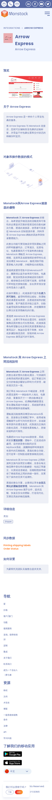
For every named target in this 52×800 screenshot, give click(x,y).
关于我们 (7, 657)
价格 (5, 610)
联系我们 (7, 664)
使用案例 (7, 628)
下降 (10, 792)
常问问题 (7, 738)
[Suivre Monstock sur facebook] (35, 4)
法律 (5, 725)
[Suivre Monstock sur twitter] (48, 4)
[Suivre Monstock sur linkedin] (28, 4)
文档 (5, 696)
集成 (5, 651)
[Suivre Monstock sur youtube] (41, 4)
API (4, 732)
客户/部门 (8, 616)
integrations (11, 28)
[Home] (14, 13)
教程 (5, 690)
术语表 (6, 702)
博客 (5, 708)
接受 (19, 792)
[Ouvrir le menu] (47, 13)
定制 (5, 645)
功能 (5, 622)
